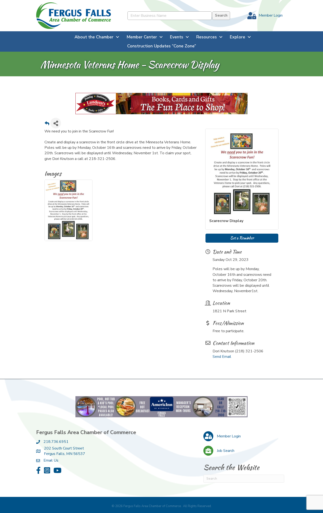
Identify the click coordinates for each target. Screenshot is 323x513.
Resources (206, 37)
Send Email (222, 356)
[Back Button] (47, 124)
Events (176, 37)
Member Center (142, 37)
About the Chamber (93, 37)
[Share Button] (55, 123)
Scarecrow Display (226, 220)
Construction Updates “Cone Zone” (161, 46)
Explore (237, 37)
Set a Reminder (242, 238)
